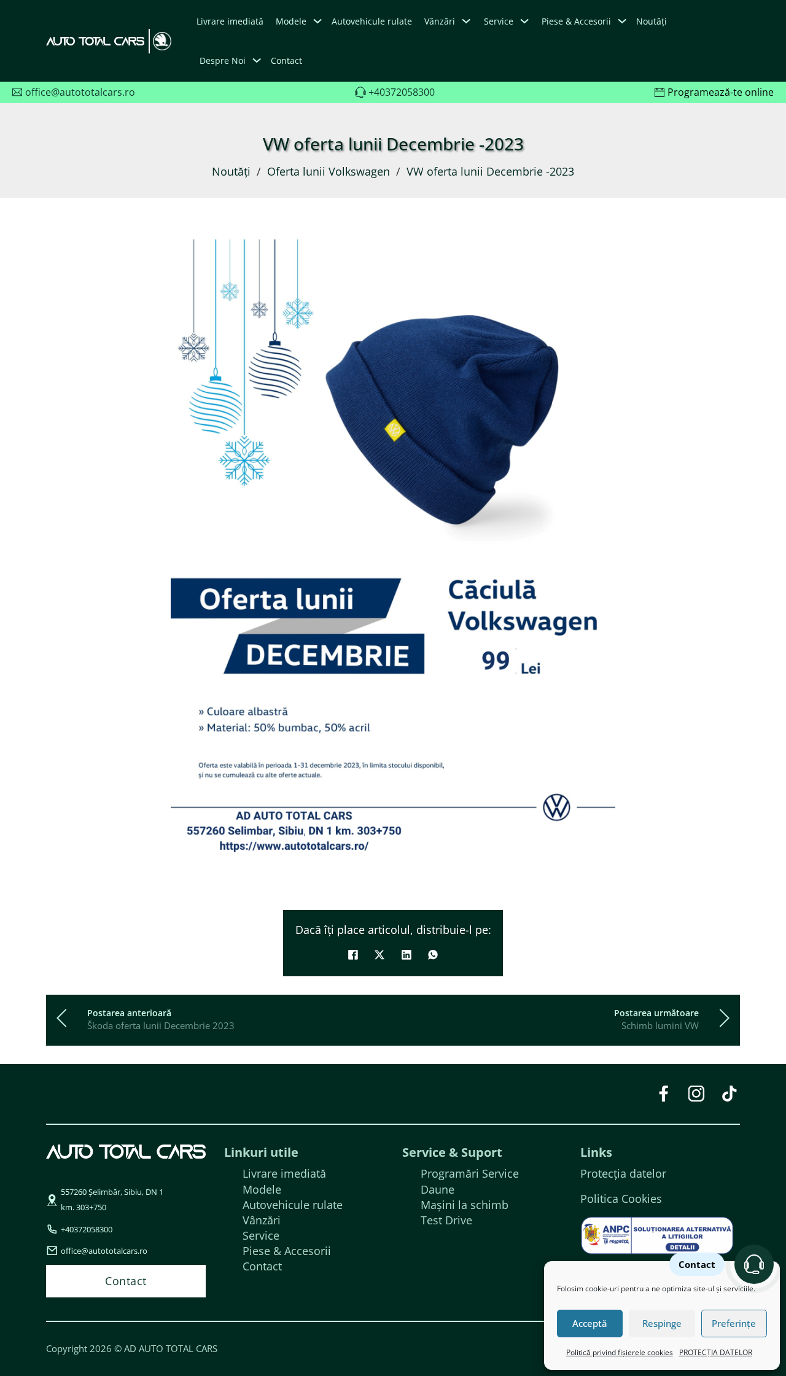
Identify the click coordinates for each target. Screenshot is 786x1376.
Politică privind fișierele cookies (619, 1352)
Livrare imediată (229, 21)
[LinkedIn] (406, 955)
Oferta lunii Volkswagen (328, 171)
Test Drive (446, 1220)
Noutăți (651, 21)
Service (261, 1235)
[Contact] (754, 1264)
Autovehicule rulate (372, 21)
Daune (437, 1189)
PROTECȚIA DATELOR (715, 1352)
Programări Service (470, 1173)
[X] (379, 955)
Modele (291, 21)
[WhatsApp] (433, 955)
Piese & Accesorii (287, 1250)
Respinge (662, 1323)
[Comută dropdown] (317, 21)
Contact (286, 60)
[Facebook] (353, 955)
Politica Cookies (621, 1198)
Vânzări (262, 1220)
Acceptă (589, 1323)
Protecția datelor (623, 1173)
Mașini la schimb (464, 1204)
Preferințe (734, 1323)
